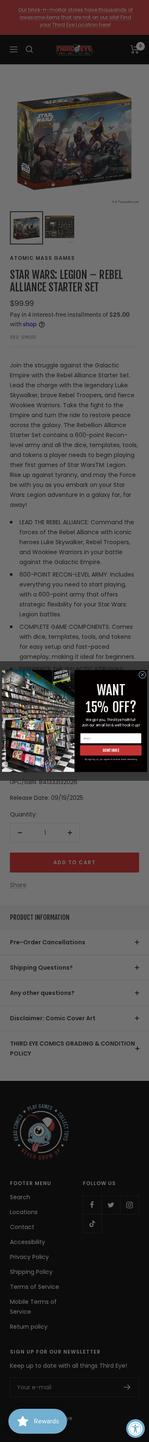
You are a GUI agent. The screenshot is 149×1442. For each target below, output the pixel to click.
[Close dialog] (142, 675)
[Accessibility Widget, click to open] (135, 1428)
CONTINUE (111, 750)
